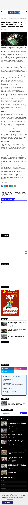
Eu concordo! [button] (7, 502)
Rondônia (9, 18)
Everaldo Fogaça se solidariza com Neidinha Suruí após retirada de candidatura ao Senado (15, 442)
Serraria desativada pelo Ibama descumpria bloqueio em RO (15, 435)
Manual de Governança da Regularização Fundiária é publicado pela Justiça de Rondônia (17, 452)
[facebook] (7, 368)
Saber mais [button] (10, 499)
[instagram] (20, 368)
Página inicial (3, 18)
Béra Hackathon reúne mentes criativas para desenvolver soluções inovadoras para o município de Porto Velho (17, 403)
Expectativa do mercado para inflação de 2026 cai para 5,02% (17, 471)
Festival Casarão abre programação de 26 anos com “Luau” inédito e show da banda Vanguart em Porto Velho (17, 324)
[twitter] (7, 371)
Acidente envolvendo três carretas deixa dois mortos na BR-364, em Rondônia (17, 429)
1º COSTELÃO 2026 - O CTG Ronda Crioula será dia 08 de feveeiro (17, 330)
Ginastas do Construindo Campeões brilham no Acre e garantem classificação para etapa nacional (17, 423)
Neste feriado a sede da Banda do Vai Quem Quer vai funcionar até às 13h (16, 335)
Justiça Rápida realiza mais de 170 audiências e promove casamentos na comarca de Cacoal (16, 459)
